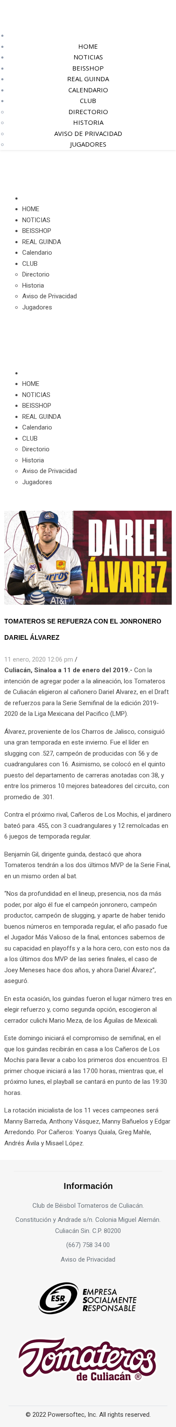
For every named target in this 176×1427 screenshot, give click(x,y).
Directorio (88, 111)
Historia (88, 122)
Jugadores (88, 144)
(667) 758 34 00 (88, 1245)
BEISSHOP (88, 68)
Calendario (88, 89)
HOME (88, 46)
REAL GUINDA (88, 78)
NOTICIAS (88, 57)
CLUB (88, 100)
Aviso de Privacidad (88, 133)
